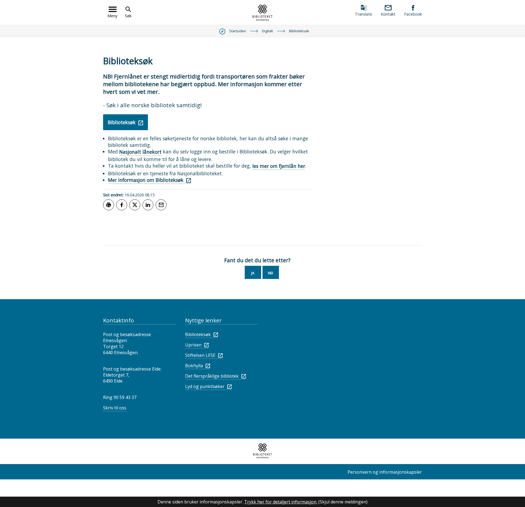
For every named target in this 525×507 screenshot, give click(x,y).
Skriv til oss (114, 408)
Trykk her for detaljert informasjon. (280, 502)
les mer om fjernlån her (278, 166)
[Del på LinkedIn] (147, 204)
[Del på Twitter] (134, 204)
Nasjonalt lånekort (140, 151)
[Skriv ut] (108, 204)
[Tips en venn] (161, 204)
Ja (252, 272)
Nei (270, 272)
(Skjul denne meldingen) (343, 502)
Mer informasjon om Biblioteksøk (145, 180)
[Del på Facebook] (121, 204)
